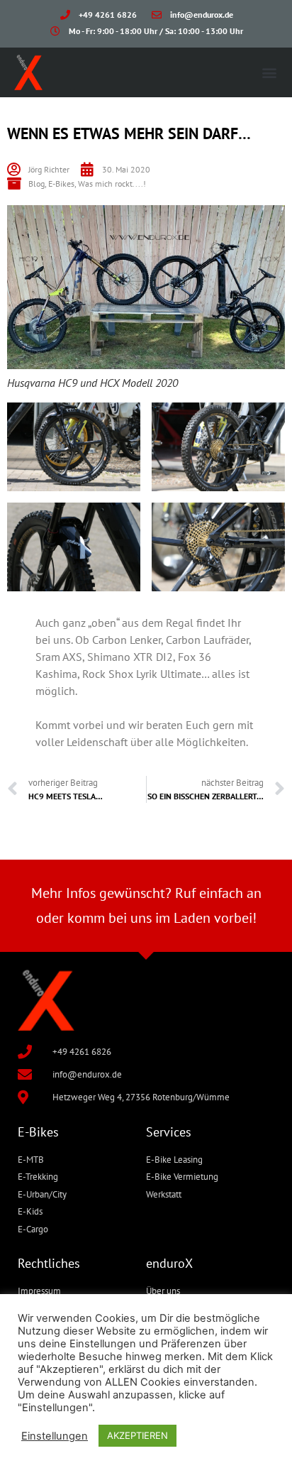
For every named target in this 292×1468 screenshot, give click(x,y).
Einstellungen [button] (54, 1436)
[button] (269, 72)
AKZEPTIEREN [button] (137, 1435)
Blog (36, 183)
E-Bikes (61, 183)
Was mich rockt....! (112, 183)
